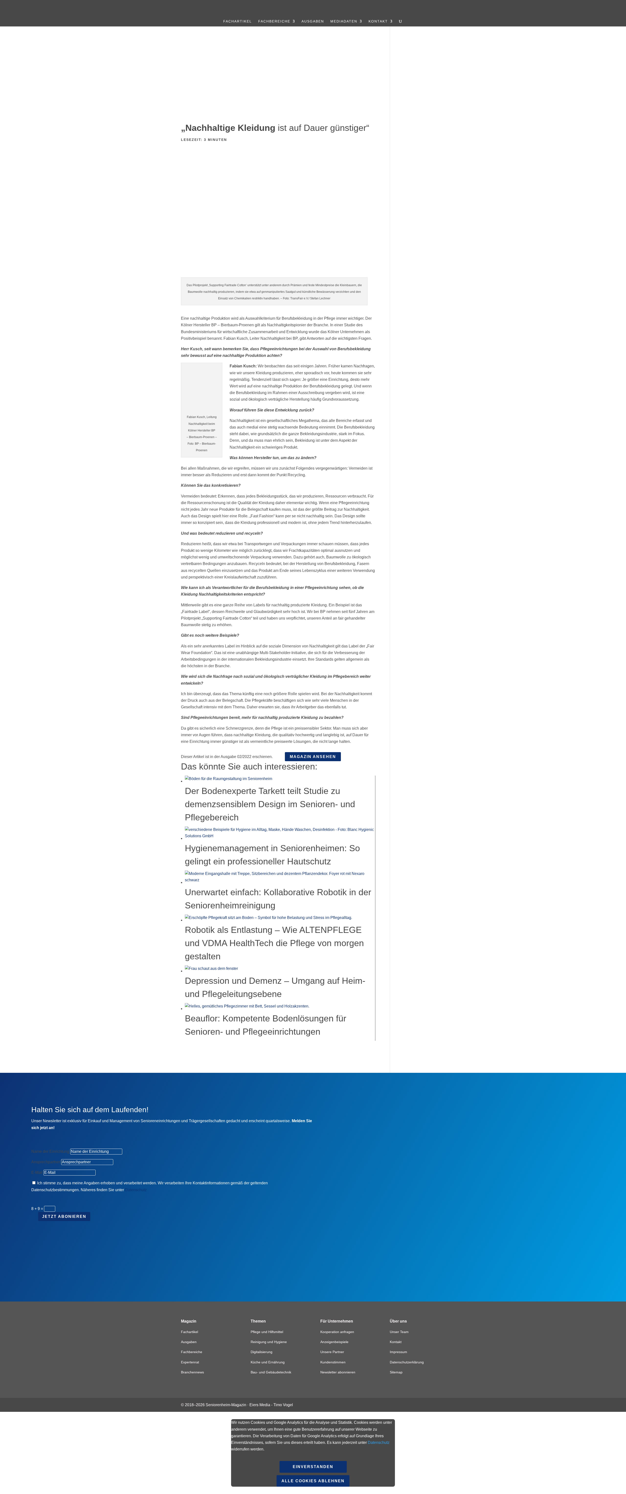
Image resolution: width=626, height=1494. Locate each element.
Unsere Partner (332, 1352)
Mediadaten (343, 21)
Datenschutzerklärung (407, 1362)
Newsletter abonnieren (337, 1372)
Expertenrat (190, 1362)
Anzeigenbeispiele (334, 1342)
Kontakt (378, 21)
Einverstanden (313, 1467)
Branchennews (192, 1372)
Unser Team (399, 1332)
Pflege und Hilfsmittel (267, 1332)
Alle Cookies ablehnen (313, 1481)
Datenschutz (136, 1190)
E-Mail (37, 1172)
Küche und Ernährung (268, 1362)
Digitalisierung (261, 1352)
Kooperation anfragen (337, 1332)
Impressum (398, 1352)
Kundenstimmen (333, 1362)
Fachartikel (237, 21)
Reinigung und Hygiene (269, 1342)
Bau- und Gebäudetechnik (271, 1372)
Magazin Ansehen (313, 757)
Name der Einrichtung (50, 1151)
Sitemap (396, 1372)
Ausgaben (313, 21)
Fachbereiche (274, 21)
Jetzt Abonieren (64, 1216)
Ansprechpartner (45, 1162)
